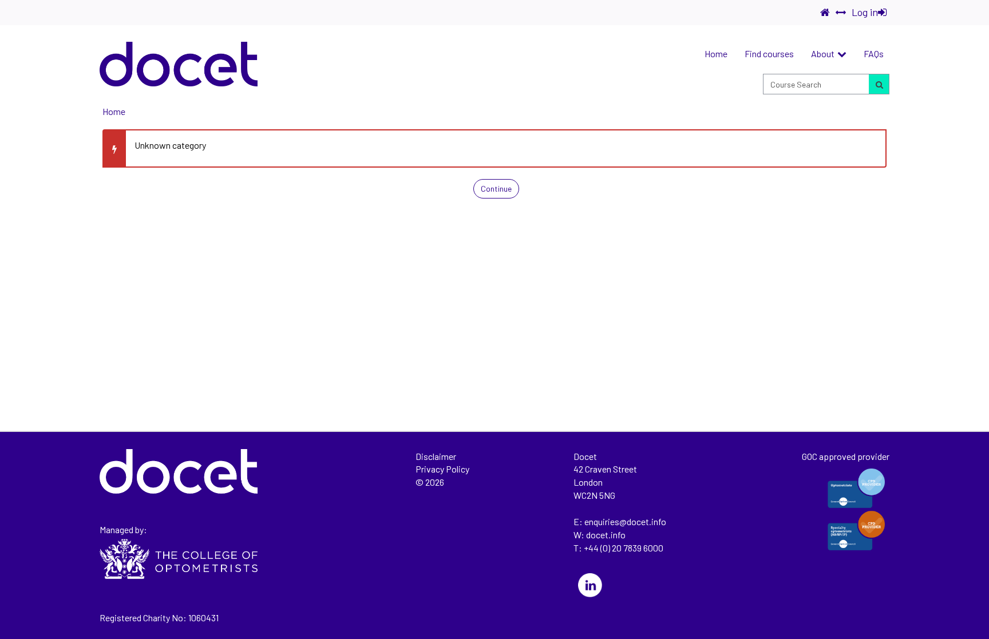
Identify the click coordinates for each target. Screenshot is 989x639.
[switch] (841, 12)
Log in (865, 12)
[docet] (179, 64)
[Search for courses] (878, 84)
